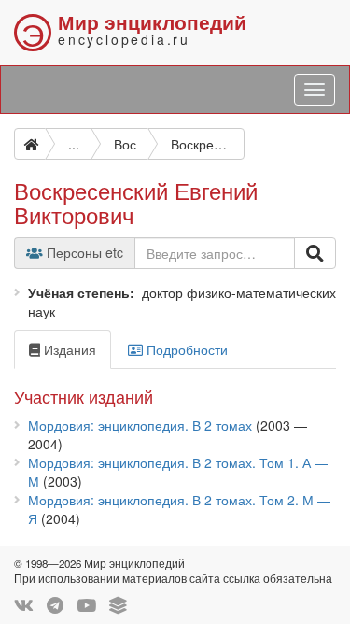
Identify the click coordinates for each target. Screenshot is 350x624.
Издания (68, 349)
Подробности (185, 349)
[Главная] (30, 144)
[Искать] (315, 253)
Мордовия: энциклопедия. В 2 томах (140, 425)
